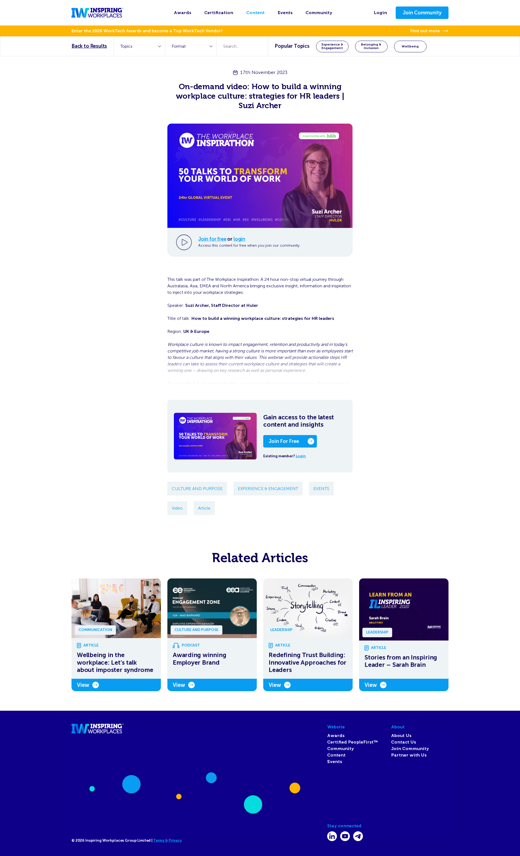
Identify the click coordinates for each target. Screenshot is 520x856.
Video (177, 508)
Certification (218, 12)
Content (255, 12)
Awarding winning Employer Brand (199, 658)
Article (204, 508)
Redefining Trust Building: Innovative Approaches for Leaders (307, 662)
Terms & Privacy (167, 840)
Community (319, 12)
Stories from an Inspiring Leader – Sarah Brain (401, 661)
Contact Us (403, 742)
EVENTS (321, 488)
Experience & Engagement (332, 46)
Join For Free (284, 441)
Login (380, 12)
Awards (182, 12)
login (239, 239)
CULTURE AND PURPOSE (197, 488)
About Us (401, 735)
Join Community (422, 13)
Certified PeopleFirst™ (352, 742)
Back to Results (89, 46)
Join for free (212, 239)
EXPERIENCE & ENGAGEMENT (268, 488)
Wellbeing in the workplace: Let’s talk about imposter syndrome (115, 662)
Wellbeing (410, 46)
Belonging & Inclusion (371, 46)
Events (285, 12)
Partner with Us (409, 755)
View (83, 685)
